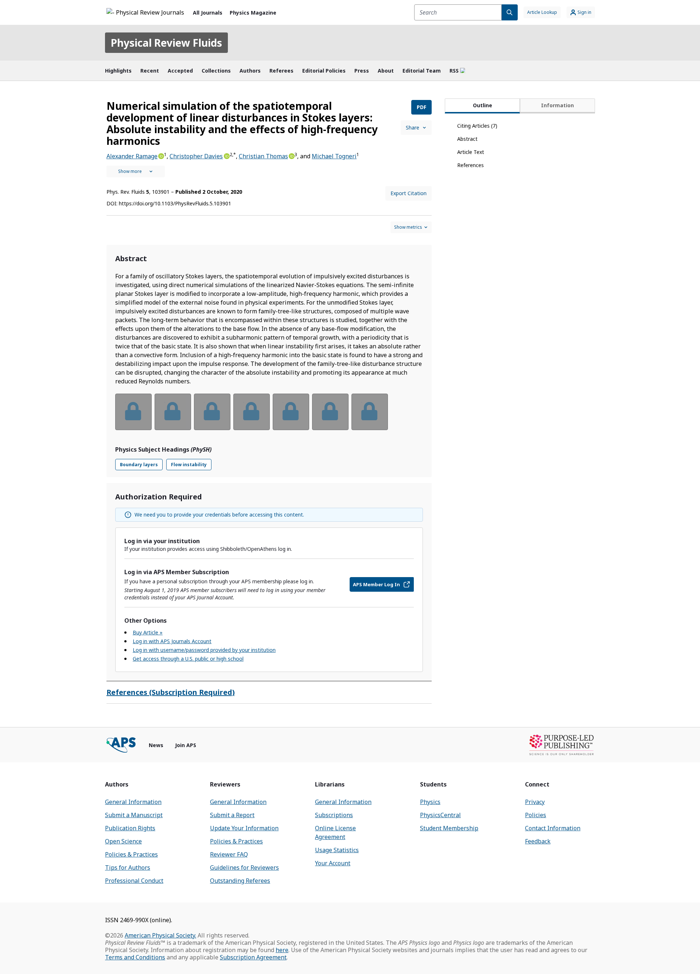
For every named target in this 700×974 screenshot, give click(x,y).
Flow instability (189, 464)
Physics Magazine (253, 12)
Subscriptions (334, 815)
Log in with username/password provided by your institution (204, 649)
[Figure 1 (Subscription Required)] (133, 412)
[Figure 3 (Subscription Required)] (212, 412)
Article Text (470, 151)
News (156, 745)
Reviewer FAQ (229, 854)
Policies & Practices (131, 854)
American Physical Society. (160, 935)
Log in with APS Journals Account (172, 641)
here (282, 950)
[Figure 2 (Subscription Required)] (173, 412)
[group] (269, 416)
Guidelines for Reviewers (244, 867)
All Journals (207, 12)
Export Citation (408, 193)
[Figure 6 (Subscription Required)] (330, 412)
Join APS (185, 745)
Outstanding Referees (240, 881)
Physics (430, 802)
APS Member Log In (376, 584)
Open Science (123, 841)
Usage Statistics (337, 850)
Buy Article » (148, 632)
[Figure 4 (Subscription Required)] (251, 412)
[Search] (510, 12)
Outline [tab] (482, 105)
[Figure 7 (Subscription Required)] (369, 412)
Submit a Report (232, 815)
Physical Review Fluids (166, 43)
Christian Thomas (263, 156)
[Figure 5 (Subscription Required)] (291, 412)
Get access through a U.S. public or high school (188, 658)
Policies (535, 815)
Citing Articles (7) (477, 125)
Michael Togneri (334, 156)
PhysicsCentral (440, 815)
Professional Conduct (134, 881)
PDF (421, 107)
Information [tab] (557, 105)
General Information (133, 802)
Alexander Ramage (132, 156)
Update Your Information (244, 828)
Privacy (535, 802)
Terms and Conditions (135, 957)
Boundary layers (139, 464)
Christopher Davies (196, 156)
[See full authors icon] (135, 171)
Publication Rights (130, 828)
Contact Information (552, 828)
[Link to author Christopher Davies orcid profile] (226, 155)
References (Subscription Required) (170, 692)
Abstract (467, 138)
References (470, 165)
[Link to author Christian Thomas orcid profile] (291, 155)
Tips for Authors (127, 867)
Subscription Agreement (253, 957)
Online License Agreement (335, 832)
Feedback (538, 841)
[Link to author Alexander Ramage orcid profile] (161, 155)
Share (412, 127)
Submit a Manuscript (134, 815)
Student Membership (449, 828)
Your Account (332, 863)
